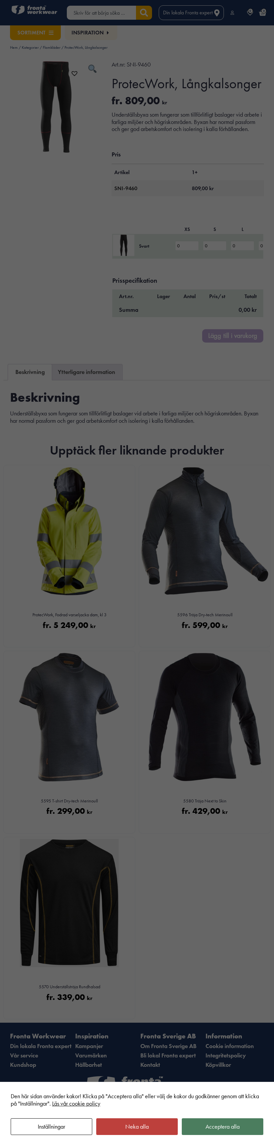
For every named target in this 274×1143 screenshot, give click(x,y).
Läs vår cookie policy (76, 1103)
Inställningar (51, 1126)
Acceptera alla (223, 1126)
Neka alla (137, 1126)
